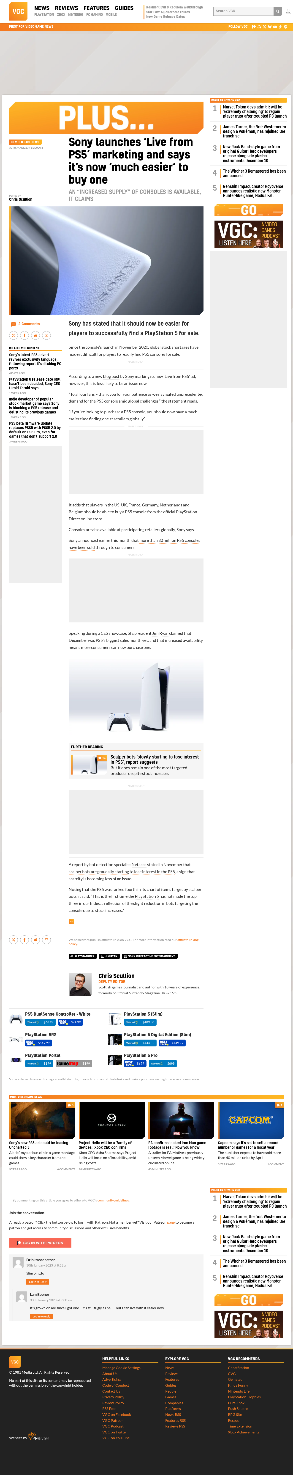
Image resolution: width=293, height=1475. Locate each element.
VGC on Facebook (116, 1414)
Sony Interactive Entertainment (151, 956)
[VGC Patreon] (254, 26)
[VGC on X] (264, 26)
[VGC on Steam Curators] (285, 26)
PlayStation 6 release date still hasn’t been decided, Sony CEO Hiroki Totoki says (34, 384)
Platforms (173, 1408)
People (170, 1391)
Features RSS (175, 1420)
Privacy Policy (113, 1397)
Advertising (111, 1379)
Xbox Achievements (243, 1432)
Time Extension (240, 1426)
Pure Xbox (236, 1403)
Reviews (66, 8)
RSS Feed (109, 1408)
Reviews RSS (175, 1426)
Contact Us (111, 1391)
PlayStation (44, 14)
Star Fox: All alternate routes (168, 12)
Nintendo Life (239, 1391)
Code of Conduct (115, 1385)
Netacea (139, 864)
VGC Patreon (113, 1420)
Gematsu (235, 1379)
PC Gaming (94, 14)
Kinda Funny (238, 1385)
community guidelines (113, 1200)
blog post (111, 376)
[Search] (278, 11)
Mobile (111, 14)
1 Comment (275, 1164)
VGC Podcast (113, 1426)
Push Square (238, 1408)
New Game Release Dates (165, 16)
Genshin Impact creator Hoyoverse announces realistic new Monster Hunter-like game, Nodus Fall (253, 191)
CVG (232, 1373)
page (171, 1222)
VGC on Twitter (114, 1432)
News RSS (173, 1414)
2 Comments (29, 324)
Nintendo (75, 14)
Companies (174, 1403)
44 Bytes (38, 1436)
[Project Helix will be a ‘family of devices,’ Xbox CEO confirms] (112, 1120)
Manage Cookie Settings (121, 1367)
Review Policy (113, 1403)
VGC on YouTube (116, 1437)
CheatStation (238, 1367)
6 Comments (66, 1169)
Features (96, 8)
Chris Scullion (20, 199)
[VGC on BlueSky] (269, 26)
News (41, 8)
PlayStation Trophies (244, 1397)
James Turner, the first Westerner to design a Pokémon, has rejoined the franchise (254, 131)
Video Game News (27, 142)
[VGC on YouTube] (275, 26)
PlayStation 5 (147, 896)
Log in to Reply (37, 1281)
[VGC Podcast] (259, 26)
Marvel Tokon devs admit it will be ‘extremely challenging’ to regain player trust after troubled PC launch (255, 112)
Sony (129, 376)
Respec (233, 1420)
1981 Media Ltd (25, 1372)
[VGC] (18, 11)
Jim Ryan (160, 633)
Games (170, 1397)
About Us (109, 1373)
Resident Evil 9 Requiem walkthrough (174, 7)
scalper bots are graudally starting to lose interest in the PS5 (122, 871)
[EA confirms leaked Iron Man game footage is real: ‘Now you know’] (181, 1120)
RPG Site (235, 1414)
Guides (124, 8)
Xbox (61, 14)
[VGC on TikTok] (280, 26)
